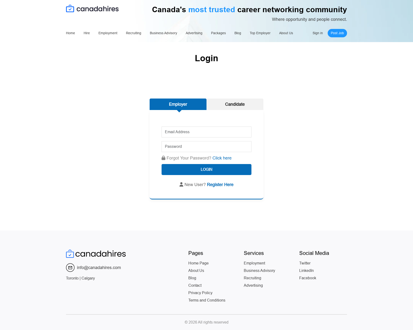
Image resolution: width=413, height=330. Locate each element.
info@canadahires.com (99, 267)
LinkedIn (306, 271)
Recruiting (133, 33)
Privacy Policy (200, 293)
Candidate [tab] (235, 104)
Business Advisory (163, 33)
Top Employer (260, 33)
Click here (222, 158)
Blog (237, 33)
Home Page (198, 263)
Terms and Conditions (206, 300)
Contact (194, 285)
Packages (218, 33)
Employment (107, 33)
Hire (87, 33)
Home (70, 33)
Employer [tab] (178, 104)
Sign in (318, 33)
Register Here (220, 184)
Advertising (194, 33)
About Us (286, 33)
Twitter (304, 263)
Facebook (307, 278)
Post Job (337, 33)
